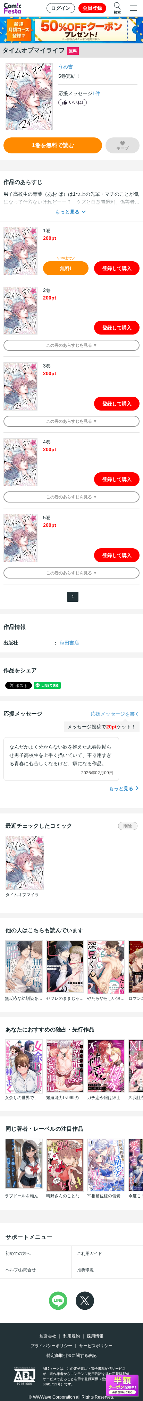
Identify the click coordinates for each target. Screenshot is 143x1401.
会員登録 (92, 8)
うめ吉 (65, 66)
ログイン (60, 8)
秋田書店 (69, 642)
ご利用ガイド (89, 1253)
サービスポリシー (95, 1345)
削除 (128, 826)
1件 (96, 93)
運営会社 (48, 1336)
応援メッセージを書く (115, 713)
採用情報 (95, 1336)
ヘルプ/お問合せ (21, 1269)
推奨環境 (85, 1269)
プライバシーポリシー (51, 1345)
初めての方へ (18, 1253)
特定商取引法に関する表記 (71, 1355)
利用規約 (71, 1336)
